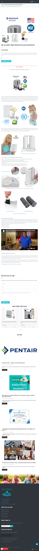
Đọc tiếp (5, 369)
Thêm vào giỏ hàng (6, 61)
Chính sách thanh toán (5, 509)
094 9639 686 (7, 539)
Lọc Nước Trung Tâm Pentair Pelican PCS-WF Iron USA (10, 322)
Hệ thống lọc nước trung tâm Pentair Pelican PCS (28, 322)
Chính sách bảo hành (4, 513)
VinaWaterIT (17, 547)
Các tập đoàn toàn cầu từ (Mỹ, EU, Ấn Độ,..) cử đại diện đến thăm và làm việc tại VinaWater (19, 462)
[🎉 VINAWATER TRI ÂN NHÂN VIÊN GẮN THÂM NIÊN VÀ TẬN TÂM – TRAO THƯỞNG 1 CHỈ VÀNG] (19, 416)
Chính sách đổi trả (4, 515)
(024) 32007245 (13, 539)
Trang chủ (3, 6)
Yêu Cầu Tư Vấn (5, 302)
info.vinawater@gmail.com (7, 541)
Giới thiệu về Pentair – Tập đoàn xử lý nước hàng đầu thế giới (13, 362)
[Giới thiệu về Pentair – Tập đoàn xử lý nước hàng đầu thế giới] (19, 350)
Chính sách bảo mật (4, 516)
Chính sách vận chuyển (5, 511)
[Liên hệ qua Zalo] (37, 544)
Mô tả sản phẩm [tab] (19, 66)
